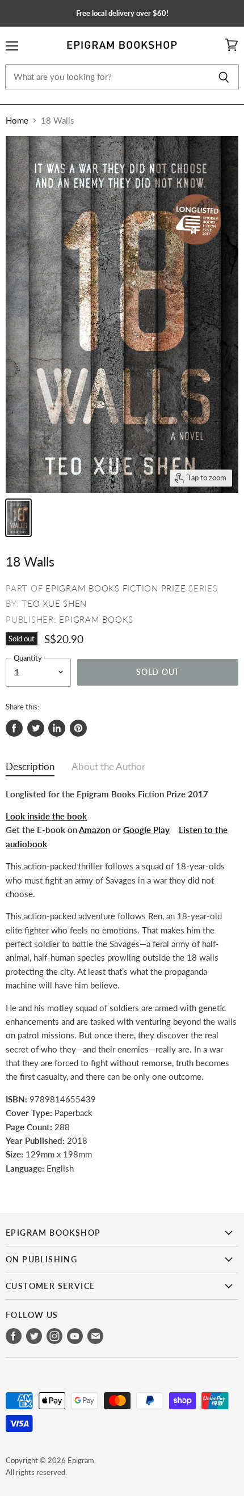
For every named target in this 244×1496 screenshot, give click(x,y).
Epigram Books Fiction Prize (115, 588)
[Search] (224, 77)
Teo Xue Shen (54, 603)
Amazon (94, 830)
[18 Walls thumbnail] (18, 518)
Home (17, 120)
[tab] (30, 769)
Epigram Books (96, 619)
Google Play (146, 830)
